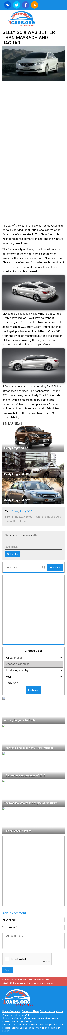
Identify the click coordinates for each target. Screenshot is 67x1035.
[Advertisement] (33, 118)
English (16, 1015)
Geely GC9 (26, 511)
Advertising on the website (51, 1024)
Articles (44, 1011)
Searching (55, 567)
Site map (15, 1028)
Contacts (7, 1015)
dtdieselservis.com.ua (12, 1024)
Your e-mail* (9, 927)
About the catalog (31, 1024)
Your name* (9, 919)
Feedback (6, 1028)
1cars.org (33, 18)
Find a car (33, 690)
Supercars (27, 1011)
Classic (59, 1011)
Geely (15, 511)
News (36, 1011)
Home (5, 1011)
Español (25, 1015)
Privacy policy (41, 1028)
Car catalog (15, 1011)
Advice (51, 1011)
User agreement (27, 1028)
